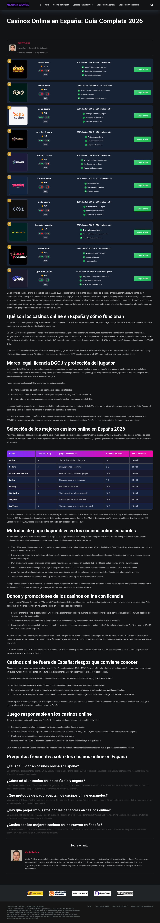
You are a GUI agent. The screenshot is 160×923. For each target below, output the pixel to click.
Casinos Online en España (35, 906)
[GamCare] (102, 893)
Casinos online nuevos (83, 5)
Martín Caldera (24, 43)
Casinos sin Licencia (106, 5)
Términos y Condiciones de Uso (142, 906)
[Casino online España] (18, 4)
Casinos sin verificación (129, 5)
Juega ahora (142, 69)
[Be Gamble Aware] (80, 893)
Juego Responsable (102, 906)
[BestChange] (125, 893)
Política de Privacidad (119, 906)
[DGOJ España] (35, 893)
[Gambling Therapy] (57, 893)
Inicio (46, 5)
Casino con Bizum (61, 5)
